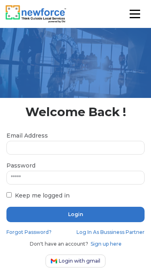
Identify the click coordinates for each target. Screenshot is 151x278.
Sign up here (106, 244)
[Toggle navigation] (135, 14)
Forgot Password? (29, 232)
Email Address (27, 135)
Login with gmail (79, 261)
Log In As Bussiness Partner (111, 232)
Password (20, 165)
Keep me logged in (42, 195)
